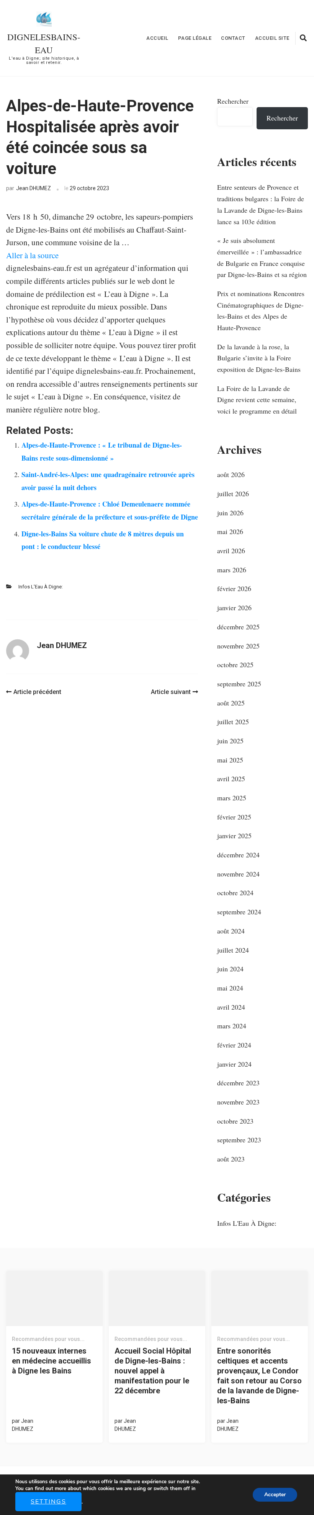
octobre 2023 (235, 1121)
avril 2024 (231, 1007)
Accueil (157, 38)
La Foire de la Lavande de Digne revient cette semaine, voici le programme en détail (257, 399)
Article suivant (171, 692)
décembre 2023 (238, 1082)
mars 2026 (231, 569)
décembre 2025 (238, 626)
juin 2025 (230, 740)
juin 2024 (230, 968)
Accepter (275, 1494)
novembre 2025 (238, 645)
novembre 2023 (238, 1101)
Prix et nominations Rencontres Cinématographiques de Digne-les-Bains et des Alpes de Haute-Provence (260, 310)
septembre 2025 (239, 683)
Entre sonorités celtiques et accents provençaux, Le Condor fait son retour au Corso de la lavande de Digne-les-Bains (259, 1375)
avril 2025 (231, 778)
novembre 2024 (238, 873)
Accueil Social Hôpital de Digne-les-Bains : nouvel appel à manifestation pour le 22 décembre (152, 1370)
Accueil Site (272, 38)
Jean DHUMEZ (33, 188)
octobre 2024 (235, 892)
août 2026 (231, 474)
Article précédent (37, 692)
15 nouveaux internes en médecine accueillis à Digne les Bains (51, 1360)
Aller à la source (32, 255)
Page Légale (195, 38)
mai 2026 (230, 531)
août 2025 (231, 702)
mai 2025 (230, 759)
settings (48, 1501)
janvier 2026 (234, 607)
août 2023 (231, 1158)
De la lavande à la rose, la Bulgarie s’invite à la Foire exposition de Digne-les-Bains (259, 358)
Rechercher (233, 101)
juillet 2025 (233, 721)
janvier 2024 (234, 1064)
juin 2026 (230, 512)
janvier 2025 (234, 835)
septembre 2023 (239, 1139)
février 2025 (234, 816)
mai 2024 (230, 987)
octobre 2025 (235, 664)
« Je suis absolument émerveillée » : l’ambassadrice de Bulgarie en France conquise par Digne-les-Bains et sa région (262, 257)
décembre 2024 (238, 854)
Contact (233, 38)
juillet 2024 (233, 950)
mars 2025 (231, 797)
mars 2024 (231, 1025)
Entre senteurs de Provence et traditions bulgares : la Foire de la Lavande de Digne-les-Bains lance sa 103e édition (260, 204)
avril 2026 (231, 550)
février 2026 (234, 588)
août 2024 (231, 930)
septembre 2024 (239, 911)
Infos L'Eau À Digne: (40, 587)
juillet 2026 (233, 493)
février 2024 (234, 1044)
